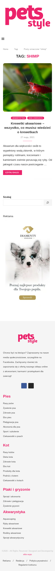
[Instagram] (31, 385)
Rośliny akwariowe (12, 533)
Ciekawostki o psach (13, 436)
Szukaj (7, 197)
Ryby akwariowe (11, 524)
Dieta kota (8, 457)
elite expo (27, 554)
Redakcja (20, 561)
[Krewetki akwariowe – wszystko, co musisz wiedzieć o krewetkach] (27, 87)
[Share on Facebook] (25, 179)
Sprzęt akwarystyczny (13, 538)
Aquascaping (9, 519)
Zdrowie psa (9, 413)
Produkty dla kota (11, 471)
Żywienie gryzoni (11, 506)
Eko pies (7, 417)
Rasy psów (8, 403)
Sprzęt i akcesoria (11, 496)
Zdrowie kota (9, 462)
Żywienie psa (9, 408)
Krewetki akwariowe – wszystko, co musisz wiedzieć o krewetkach (27, 128)
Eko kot (6, 466)
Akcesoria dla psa (11, 427)
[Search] (51, 39)
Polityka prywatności (38, 561)
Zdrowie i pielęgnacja (13, 501)
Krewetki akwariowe (12, 528)
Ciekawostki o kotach (13, 480)
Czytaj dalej (12, 172)
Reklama (7, 561)
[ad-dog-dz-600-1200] (27, 221)
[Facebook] (24, 385)
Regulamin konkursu (27, 565)
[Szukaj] (48, 203)
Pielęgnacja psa (10, 422)
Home (5, 49)
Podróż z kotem (10, 476)
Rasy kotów (8, 452)
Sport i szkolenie (11, 431)
